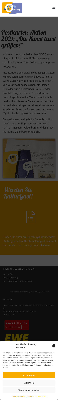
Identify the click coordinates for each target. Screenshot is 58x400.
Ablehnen (29, 382)
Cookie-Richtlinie (18, 397)
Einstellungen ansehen (29, 390)
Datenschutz (31, 397)
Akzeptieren (29, 375)
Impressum (42, 397)
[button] (54, 346)
